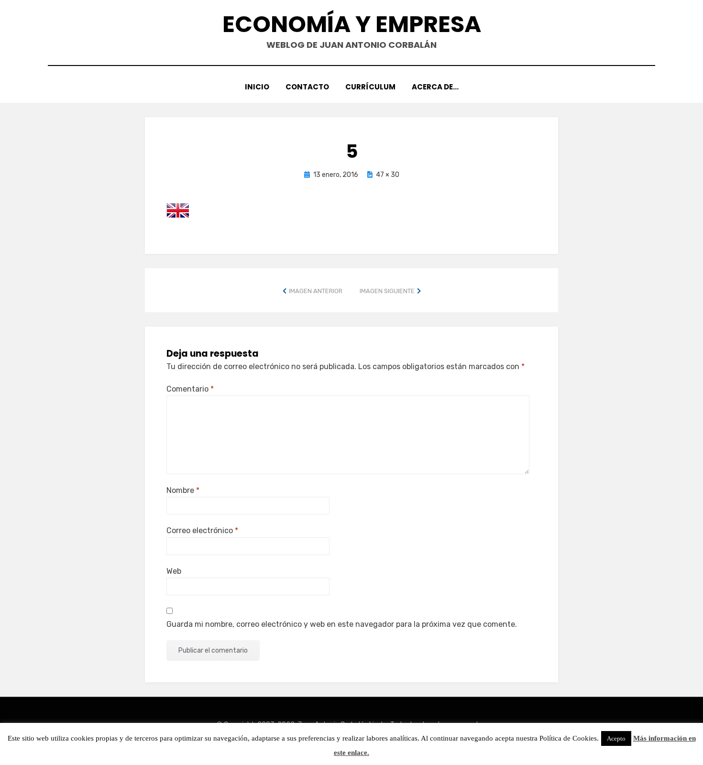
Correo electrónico (202, 530)
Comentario (190, 388)
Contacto (307, 87)
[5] (177, 210)
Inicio (257, 87)
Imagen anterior (315, 291)
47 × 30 (387, 175)
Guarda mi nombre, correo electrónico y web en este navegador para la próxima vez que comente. (341, 624)
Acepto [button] (616, 738)
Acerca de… (435, 87)
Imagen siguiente (387, 291)
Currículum (370, 87)
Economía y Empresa (351, 24)
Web (173, 571)
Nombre (182, 490)
